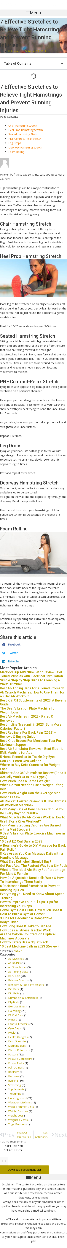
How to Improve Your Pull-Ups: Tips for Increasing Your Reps (29, 904)
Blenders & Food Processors (26, 985)
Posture (13, 1054)
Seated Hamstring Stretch (23, 134)
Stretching (14, 1085)
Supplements (16, 1089)
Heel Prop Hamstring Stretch (25, 130)
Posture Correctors (20, 1058)
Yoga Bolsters (17, 1124)
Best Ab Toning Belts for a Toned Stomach (32, 688)
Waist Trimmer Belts (21, 1106)
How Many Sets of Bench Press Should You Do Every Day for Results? (32, 811)
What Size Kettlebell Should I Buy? (25, 861)
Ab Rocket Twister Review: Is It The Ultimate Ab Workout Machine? (33, 803)
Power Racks (16, 1063)
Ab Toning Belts (18, 971)
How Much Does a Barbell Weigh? (25, 781)
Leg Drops (14, 143)
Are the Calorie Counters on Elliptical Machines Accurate (27, 936)
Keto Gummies (17, 1041)
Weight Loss (15, 1115)
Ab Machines (16, 958)
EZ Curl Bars (15, 1015)
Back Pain (14, 976)
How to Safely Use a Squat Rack (24, 942)
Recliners (13, 1072)
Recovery (14, 1076)
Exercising (14, 1011)
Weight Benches (18, 1111)
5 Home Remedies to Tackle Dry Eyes (27, 757)
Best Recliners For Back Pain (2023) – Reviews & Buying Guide (28, 734)
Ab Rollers (14, 963)
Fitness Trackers (18, 1024)
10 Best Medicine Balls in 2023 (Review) (29, 946)
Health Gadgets (18, 1037)
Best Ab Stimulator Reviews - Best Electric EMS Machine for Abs (31, 751)
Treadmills (14, 1093)
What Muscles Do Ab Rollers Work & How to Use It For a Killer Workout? (32, 819)
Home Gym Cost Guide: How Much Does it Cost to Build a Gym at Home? (31, 912)
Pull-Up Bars (16, 1067)
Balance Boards (18, 980)
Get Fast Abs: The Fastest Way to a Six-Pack (33, 866)
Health (12, 1032)
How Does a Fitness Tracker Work (25, 930)
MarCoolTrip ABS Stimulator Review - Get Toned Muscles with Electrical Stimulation (31, 674)
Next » (18, 950)
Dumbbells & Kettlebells (23, 998)
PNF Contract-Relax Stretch (25, 138)
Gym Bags (14, 1028)
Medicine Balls (17, 1045)
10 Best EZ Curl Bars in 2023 (21, 841)
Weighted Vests (18, 1120)
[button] (33, 13)
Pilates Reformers (19, 1050)
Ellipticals (13, 1002)
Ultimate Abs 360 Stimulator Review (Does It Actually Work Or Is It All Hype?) (33, 775)
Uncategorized (17, 1098)
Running (13, 1080)
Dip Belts (14, 993)
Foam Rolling (16, 152)
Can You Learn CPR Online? (20, 761)
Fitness (12, 1019)
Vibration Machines (20, 1102)
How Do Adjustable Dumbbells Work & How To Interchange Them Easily (32, 880)
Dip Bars (13, 989)
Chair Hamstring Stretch (22, 125)
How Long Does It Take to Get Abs (25, 926)
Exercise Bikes (17, 1006)
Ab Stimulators (17, 967)
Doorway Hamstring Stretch (25, 147)
